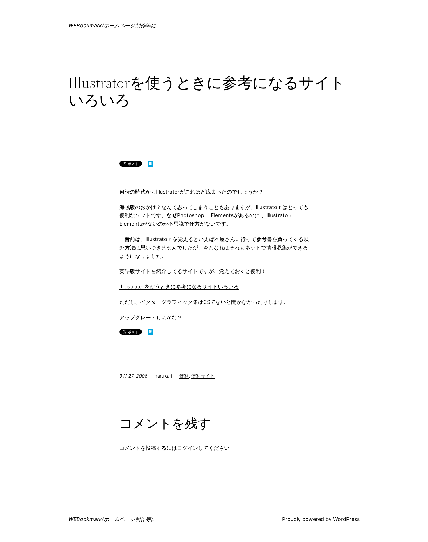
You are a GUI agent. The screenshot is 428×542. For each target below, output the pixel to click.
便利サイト (203, 376)
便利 (184, 376)
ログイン (187, 448)
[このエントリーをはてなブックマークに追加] (150, 165)
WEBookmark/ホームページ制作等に (112, 25)
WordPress (346, 519)
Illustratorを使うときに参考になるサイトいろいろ (179, 287)
